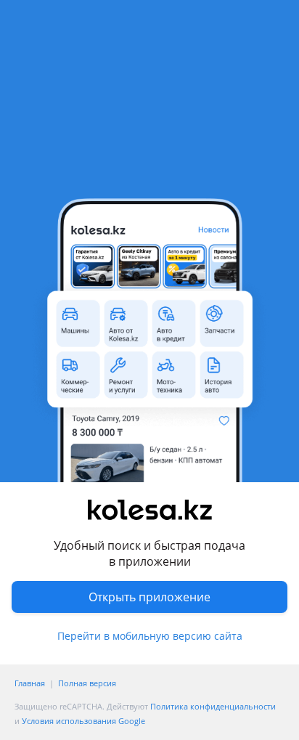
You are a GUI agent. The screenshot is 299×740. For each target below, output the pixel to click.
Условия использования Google (83, 720)
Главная (30, 683)
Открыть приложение (149, 597)
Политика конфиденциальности (213, 706)
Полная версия (87, 683)
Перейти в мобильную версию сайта (149, 636)
